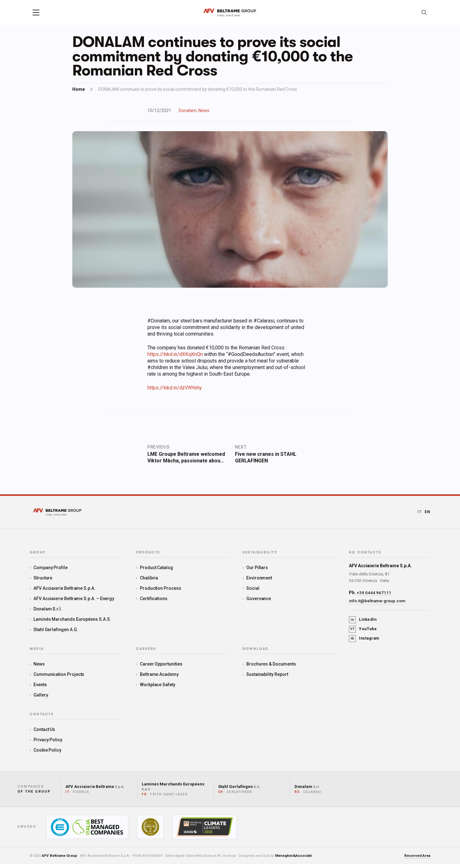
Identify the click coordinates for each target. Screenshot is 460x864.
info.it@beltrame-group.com (377, 600)
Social (252, 588)
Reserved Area (417, 855)
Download (256, 649)
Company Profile (50, 567)
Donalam (188, 110)
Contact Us (44, 729)
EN (427, 512)
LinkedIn (363, 619)
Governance (258, 598)
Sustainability (260, 552)
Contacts (42, 714)
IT (419, 512)
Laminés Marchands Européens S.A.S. (72, 619)
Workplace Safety (157, 684)
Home (78, 89)
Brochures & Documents (271, 663)
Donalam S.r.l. (47, 608)
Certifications (153, 598)
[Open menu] (36, 12)
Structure (42, 577)
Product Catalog (156, 567)
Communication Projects (58, 674)
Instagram (365, 638)
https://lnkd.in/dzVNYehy (174, 388)
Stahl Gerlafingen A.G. (55, 629)
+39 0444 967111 (374, 592)
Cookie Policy (47, 750)
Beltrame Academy (159, 674)
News (203, 110)
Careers (146, 649)
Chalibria (149, 577)
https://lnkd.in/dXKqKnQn (175, 354)
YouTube (363, 628)
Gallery (40, 694)
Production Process (160, 588)
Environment (259, 577)
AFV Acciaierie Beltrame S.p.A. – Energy (73, 598)
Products (148, 552)
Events (40, 684)
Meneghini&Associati (293, 855)
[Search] (424, 12)
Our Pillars (257, 567)
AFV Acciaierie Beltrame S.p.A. (64, 588)
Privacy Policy (47, 739)
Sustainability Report (267, 674)
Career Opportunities (161, 663)
